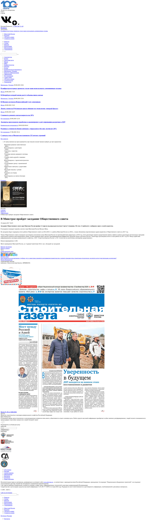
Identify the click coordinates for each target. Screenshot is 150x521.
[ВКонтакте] (2, 255)
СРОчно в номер (9, 37)
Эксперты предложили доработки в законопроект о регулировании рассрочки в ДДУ (33, 122)
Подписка (7, 477)
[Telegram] (16, 255)
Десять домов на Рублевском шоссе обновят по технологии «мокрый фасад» (29, 108)
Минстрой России (9, 34)
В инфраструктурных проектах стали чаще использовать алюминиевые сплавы (24, 31)
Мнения (6, 500)
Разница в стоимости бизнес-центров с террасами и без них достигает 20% (29, 129)
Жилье (6, 62)
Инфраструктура (9, 65)
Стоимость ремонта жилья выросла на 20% (17, 115)
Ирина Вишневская (6, 260)
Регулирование (8, 76)
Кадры (6, 68)
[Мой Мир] (7, 255)
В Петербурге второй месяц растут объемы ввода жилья (22, 95)
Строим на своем (9, 38)
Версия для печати (6, 247)
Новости (6, 497)
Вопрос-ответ (5, 256)
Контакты (7, 476)
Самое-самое (8, 77)
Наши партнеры (9, 479)
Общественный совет (7, 251)
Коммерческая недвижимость (13, 69)
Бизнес (6, 58)
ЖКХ (5, 63)
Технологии (7, 82)
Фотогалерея (8, 502)
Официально (8, 74)
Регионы (6, 35)
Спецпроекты (8, 505)
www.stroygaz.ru (48, 482)
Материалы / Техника (10, 71)
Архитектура (8, 57)
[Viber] (9, 255)
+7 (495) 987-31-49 (17, 26)
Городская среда (9, 60)
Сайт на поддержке (6, 492)
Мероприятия (8, 474)
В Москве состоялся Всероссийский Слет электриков (20, 102)
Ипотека (6, 66)
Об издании (7, 470)
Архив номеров (8, 473)
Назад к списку (5, 248)
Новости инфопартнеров (11, 72)
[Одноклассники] (4, 255)
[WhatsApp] (11, 255)
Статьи (6, 499)
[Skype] (14, 255)
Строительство (8, 80)
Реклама (6, 471)
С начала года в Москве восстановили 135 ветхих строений (23, 135)
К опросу (3, 180)
